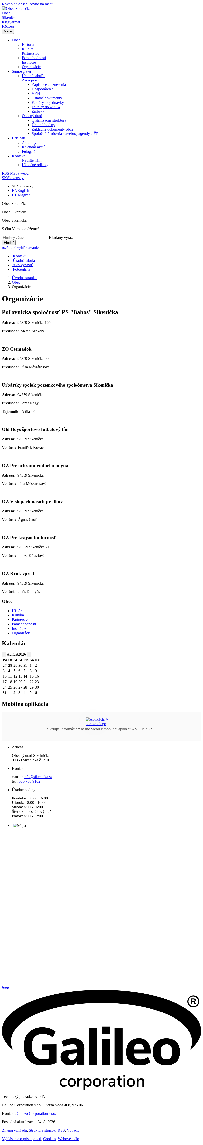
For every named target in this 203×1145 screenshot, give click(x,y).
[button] (16, 40)
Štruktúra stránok (42, 1130)
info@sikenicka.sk (38, 777)
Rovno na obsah (14, 4)
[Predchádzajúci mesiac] (4, 654)
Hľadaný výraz (61, 237)
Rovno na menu (40, 4)
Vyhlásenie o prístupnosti (21, 1139)
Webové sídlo (68, 1139)
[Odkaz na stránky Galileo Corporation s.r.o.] (101, 1088)
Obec (16, 282)
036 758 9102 (29, 781)
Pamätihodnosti (24, 624)
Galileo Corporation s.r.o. (36, 1113)
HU (21, 195)
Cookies (49, 1139)
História (18, 611)
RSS (61, 1130)
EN (20, 190)
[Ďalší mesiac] (29, 654)
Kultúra (18, 615)
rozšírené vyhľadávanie (20, 247)
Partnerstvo (20, 619)
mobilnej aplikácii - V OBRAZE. (130, 729)
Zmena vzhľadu (14, 1130)
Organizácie (21, 633)
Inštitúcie (19, 628)
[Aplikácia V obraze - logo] (101, 724)
